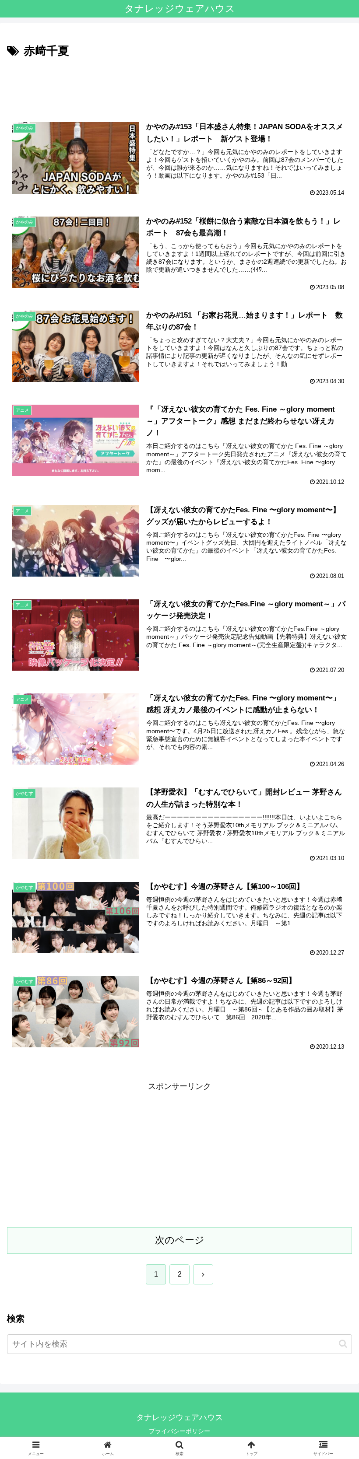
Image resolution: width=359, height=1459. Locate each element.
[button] (343, 1344)
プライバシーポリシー (179, 1431)
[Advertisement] (179, 85)
